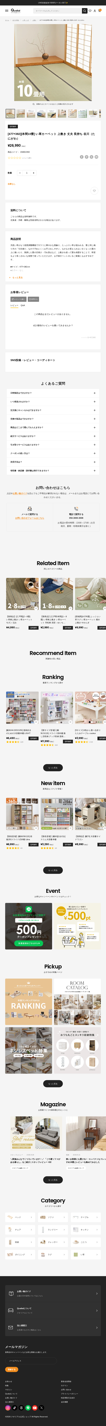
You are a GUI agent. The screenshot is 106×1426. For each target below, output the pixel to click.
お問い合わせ (66, 1390)
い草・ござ (25, 20)
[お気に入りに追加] (94, 191)
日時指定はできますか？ (21, 393)
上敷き (34, 20)
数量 (10, 173)
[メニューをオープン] (6, 11)
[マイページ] (95, 11)
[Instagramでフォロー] (8, 1407)
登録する (12, 1369)
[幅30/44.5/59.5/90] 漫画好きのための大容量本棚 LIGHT (18, 731)
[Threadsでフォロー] (21, 1407)
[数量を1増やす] (33, 173)
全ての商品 (16, 20)
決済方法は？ (16, 462)
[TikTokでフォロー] (14, 1407)
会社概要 (64, 1402)
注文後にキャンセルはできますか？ (25, 410)
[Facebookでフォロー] (28, 1407)
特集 (7, 1386)
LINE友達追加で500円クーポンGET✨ (53, 3)
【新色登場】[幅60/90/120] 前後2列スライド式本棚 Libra (19, 837)
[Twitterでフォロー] (41, 1407)
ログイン (64, 1386)
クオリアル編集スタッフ (20, 1168)
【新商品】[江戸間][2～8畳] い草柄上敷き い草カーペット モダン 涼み (19, 619)
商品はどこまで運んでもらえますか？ (26, 427)
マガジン (8, 1390)
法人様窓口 (9, 1402)
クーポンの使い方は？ (20, 453)
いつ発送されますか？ (20, 402)
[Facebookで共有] (82, 157)
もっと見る (53, 768)
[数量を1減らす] (20, 173)
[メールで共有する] (96, 157)
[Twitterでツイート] (91, 157)
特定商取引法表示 (68, 1398)
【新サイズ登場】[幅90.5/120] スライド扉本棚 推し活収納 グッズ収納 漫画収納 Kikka (53, 733)
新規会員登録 (66, 1381)
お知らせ (8, 1381)
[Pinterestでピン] (86, 157)
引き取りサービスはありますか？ (25, 445)
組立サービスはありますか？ (23, 436)
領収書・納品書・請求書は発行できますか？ (29, 470)
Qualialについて (11, 1394)
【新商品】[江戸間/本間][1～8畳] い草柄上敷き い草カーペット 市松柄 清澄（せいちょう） (54, 619)
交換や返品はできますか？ (22, 419)
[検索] (85, 11)
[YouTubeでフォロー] (34, 1408)
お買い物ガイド (11, 1398)
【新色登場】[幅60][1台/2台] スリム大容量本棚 (53, 837)
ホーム (7, 20)
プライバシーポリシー (69, 1394)
